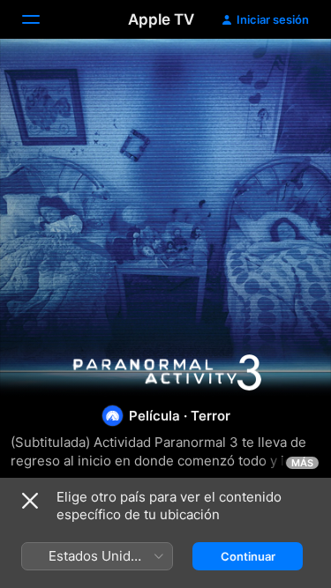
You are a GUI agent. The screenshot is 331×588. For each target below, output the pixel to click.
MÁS (302, 463)
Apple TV (161, 19)
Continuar (248, 556)
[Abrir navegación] (41, 19)
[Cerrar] (30, 501)
